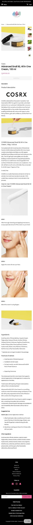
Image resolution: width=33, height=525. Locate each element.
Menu (5, 4)
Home (2, 24)
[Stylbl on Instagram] (17, 484)
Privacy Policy (16, 475)
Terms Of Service (16, 471)
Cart (30, 4)
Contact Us (16, 467)
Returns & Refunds (16, 473)
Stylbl (16, 521)
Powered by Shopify (22, 521)
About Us (16, 465)
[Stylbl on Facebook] (13, 484)
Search (16, 469)
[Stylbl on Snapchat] (20, 484)
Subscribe (26, 496)
